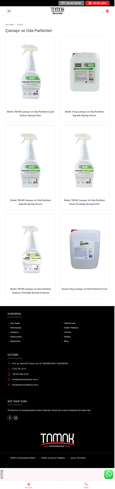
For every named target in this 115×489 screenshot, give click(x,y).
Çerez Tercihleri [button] (78, 458)
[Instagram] (15, 417)
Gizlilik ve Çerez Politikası (53, 458)
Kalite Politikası (71, 327)
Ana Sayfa (15, 323)
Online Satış (99, 3)
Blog (66, 341)
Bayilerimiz (15, 341)
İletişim (67, 336)
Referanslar (15, 327)
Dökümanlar (16, 336)
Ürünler (67, 332)
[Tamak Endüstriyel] (57, 11)
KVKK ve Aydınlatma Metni (22, 458)
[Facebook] (10, 417)
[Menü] (9, 11)
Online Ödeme (73, 3)
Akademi (14, 332)
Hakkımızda (69, 323)
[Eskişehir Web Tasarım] (2, 474)
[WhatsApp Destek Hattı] (108, 474)
